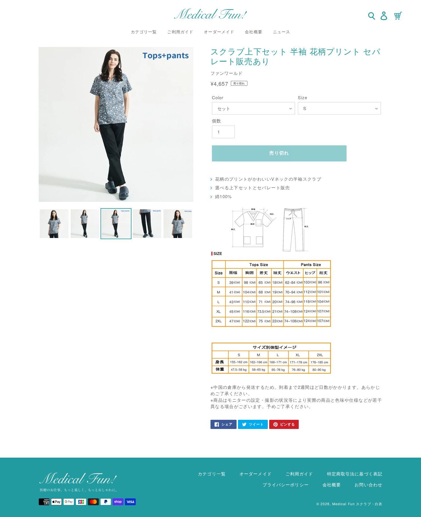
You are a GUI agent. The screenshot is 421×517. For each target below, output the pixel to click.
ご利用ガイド (299, 474)
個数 (216, 121)
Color (218, 97)
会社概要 (331, 484)
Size (302, 97)
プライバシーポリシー (286, 484)
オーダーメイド (255, 474)
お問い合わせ (368, 484)
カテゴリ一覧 (212, 474)
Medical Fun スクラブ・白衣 (357, 503)
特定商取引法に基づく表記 (354, 474)
